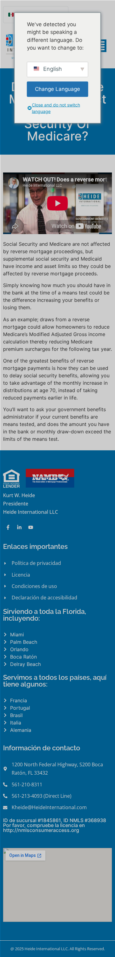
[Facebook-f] (8, 527)
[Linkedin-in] (19, 527)
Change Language (57, 89)
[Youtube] (31, 527)
